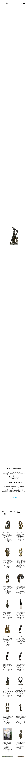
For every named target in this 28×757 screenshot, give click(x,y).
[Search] (17, 3)
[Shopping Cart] (20, 3)
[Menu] (24, 3)
